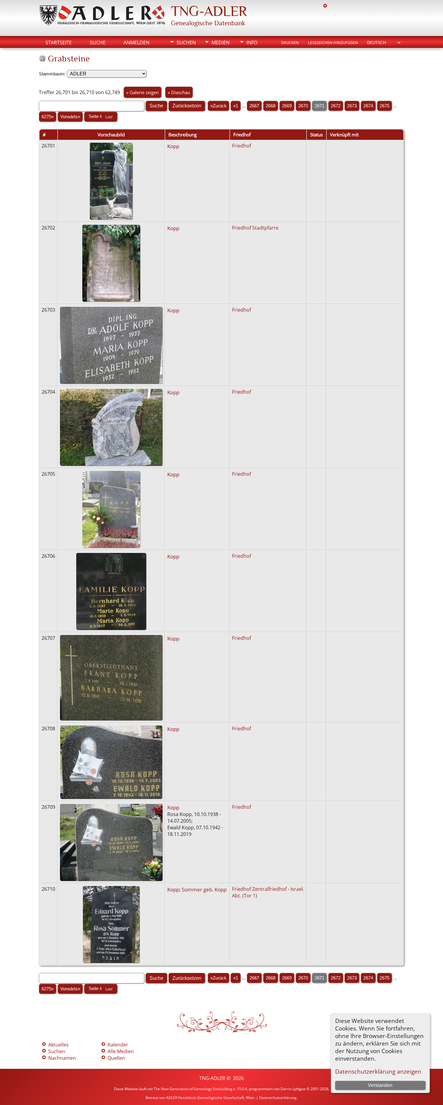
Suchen (186, 42)
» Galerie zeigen (142, 92)
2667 (254, 105)
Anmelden (136, 42)
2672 (336, 105)
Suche (97, 42)
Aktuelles (58, 1044)
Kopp (173, 146)
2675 (384, 105)
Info (252, 42)
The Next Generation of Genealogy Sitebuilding (193, 1088)
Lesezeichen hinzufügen (333, 42)
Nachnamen (62, 1058)
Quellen (116, 1058)
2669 (287, 105)
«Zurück (218, 105)
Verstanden (380, 1085)
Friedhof (241, 145)
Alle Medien (121, 1051)
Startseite (59, 42)
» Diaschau (179, 92)
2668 (270, 105)
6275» (48, 116)
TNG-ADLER (209, 11)
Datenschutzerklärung (278, 1097)
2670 (303, 105)
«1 (235, 105)
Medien (221, 42)
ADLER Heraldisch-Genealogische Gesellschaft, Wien (210, 1097)
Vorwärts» (70, 116)
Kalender (118, 1044)
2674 (368, 105)
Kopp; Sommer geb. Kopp (197, 889)
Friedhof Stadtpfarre (255, 227)
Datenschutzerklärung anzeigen (378, 1071)
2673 (352, 105)
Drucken (290, 42)
